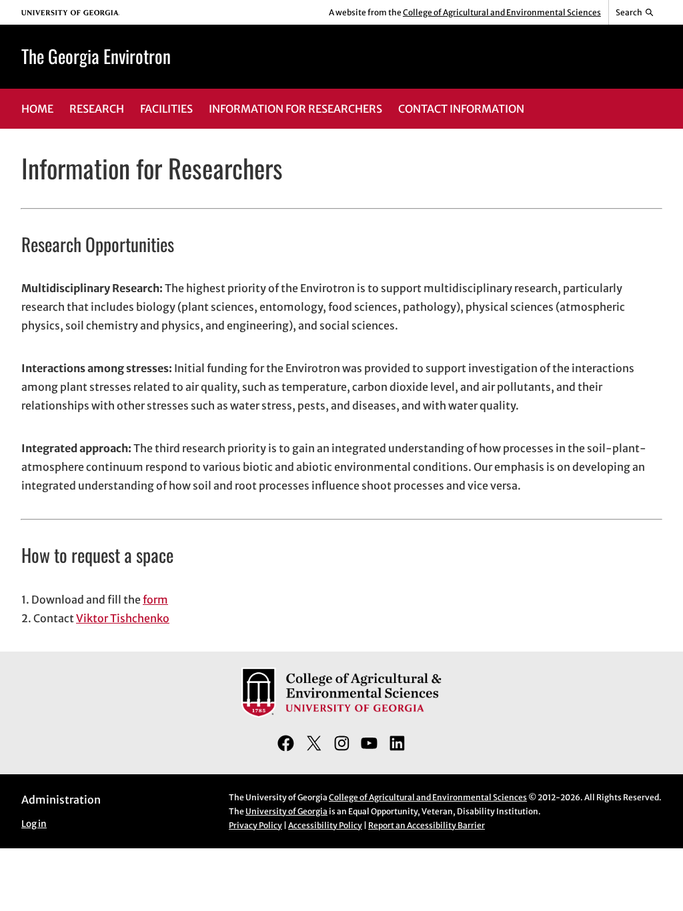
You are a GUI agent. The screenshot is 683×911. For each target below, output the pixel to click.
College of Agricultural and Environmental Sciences (502, 12)
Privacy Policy (255, 825)
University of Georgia (286, 811)
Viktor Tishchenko (122, 618)
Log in (34, 824)
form (155, 599)
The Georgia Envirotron (96, 56)
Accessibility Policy (325, 825)
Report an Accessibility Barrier (426, 825)
